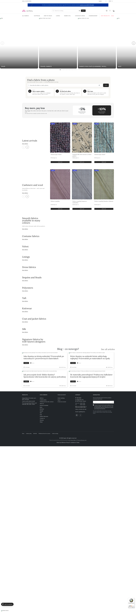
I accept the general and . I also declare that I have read (103, 406)
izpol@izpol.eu (81, 411)
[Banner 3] (63, 69)
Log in (59, 400)
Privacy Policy (73, 440)
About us (42, 403)
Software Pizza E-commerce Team (70, 442)
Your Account (62, 394)
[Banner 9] (72, 69)
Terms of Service (80, 440)
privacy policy (98, 406)
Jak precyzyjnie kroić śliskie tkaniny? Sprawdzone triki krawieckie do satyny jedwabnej (45, 375)
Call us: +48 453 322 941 (26, 1)
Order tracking (61, 398)
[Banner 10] (74, 69)
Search (106, 85)
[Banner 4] (65, 69)
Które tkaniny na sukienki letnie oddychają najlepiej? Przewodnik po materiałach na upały (90, 357)
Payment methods (44, 405)
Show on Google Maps (80, 406)
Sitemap (42, 420)
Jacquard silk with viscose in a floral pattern (81, 155)
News (33, 363)
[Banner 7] (69, 69)
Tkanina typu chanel (56, 154)
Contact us (42, 418)
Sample (41, 411)
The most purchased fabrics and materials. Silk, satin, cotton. (29, 403)
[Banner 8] (71, 69)
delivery (41, 398)
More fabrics (25, 143)
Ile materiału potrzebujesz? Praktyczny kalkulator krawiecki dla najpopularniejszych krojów (91, 375)
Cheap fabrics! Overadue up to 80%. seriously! (29, 398)
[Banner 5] (66, 69)
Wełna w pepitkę (55, 201)
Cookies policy (43, 400)
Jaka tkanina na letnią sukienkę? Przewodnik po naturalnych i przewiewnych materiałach (44, 357)
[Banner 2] (61, 69)
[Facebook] (80, 415)
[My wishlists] (109, 10)
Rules (41, 407)
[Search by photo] (79, 10)
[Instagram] (76, 415)
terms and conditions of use (107, 405)
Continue (26, 362)
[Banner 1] (60, 69)
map (41, 414)
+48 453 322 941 (82, 409)
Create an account (62, 401)
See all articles (108, 349)
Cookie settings (55, 433)
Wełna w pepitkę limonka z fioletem (103, 201)
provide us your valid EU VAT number (87, 4)
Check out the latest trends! (28, 401)
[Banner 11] (75, 69)
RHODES (42, 409)
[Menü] (134, 599)
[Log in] (106, 10)
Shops (41, 422)
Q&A (41, 412)
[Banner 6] (68, 69)
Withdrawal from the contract (46, 401)
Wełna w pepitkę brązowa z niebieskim (79, 202)
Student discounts (44, 416)
